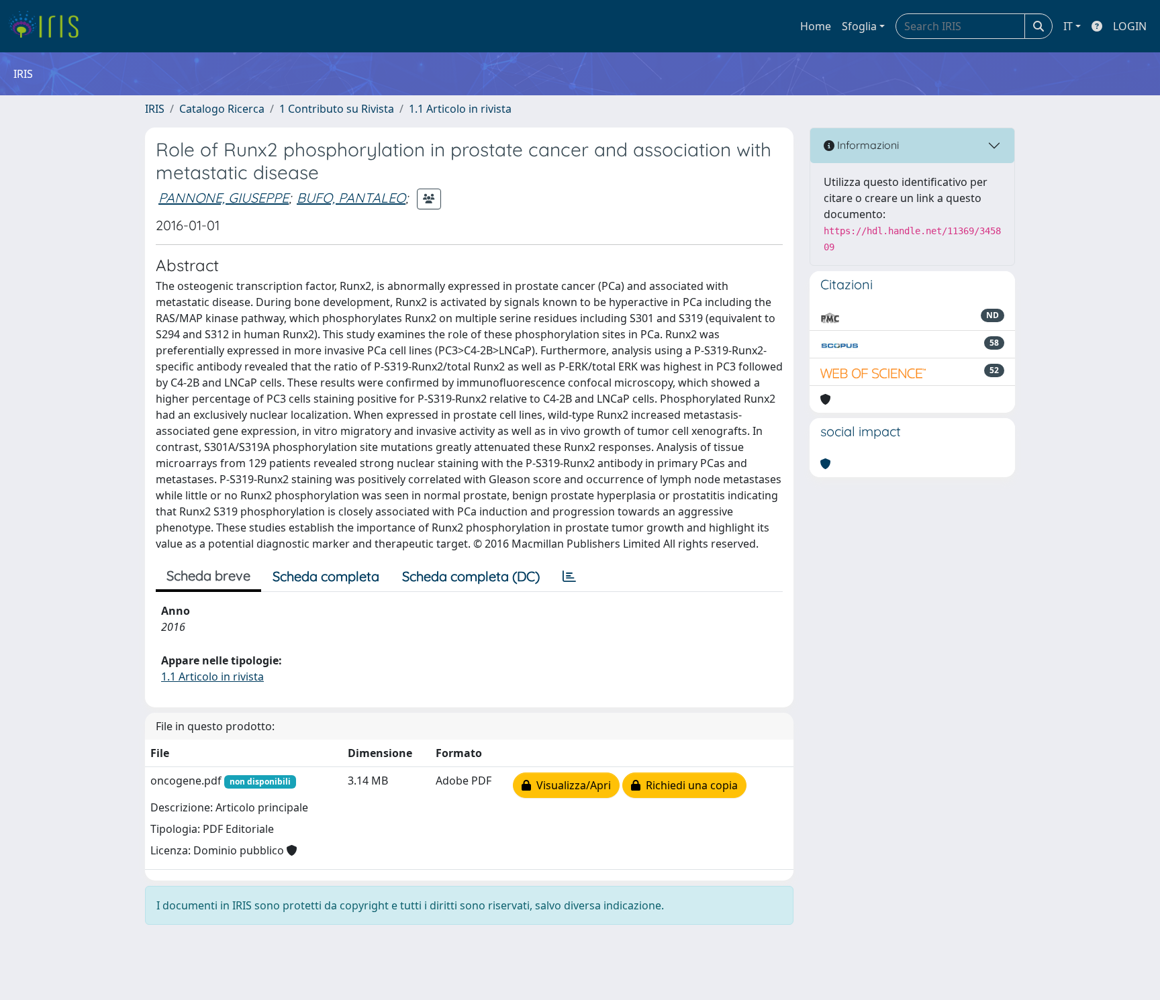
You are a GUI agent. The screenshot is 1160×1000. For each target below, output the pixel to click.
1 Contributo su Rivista (336, 108)
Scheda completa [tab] (326, 576)
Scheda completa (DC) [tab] (471, 576)
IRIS (154, 108)
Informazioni (866, 145)
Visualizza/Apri (571, 785)
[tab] (569, 576)
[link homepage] (48, 26)
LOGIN (1130, 26)
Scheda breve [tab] (208, 575)
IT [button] (1068, 26)
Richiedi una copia (689, 785)
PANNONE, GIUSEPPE (223, 197)
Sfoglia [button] (859, 26)
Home (815, 26)
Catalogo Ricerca (221, 108)
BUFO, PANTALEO (351, 197)
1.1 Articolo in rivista (460, 108)
